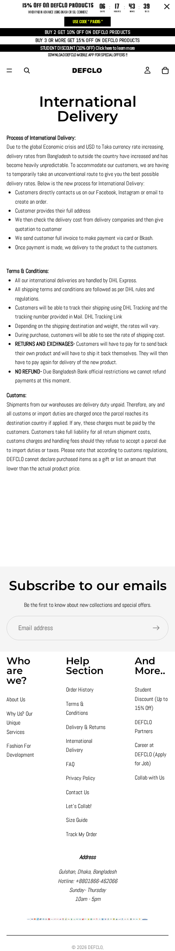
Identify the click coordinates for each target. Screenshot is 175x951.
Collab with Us (149, 777)
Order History (80, 689)
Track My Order (81, 834)
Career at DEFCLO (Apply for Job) (150, 754)
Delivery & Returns (85, 727)
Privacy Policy (80, 778)
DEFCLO (95, 947)
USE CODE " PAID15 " (87, 21)
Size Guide (77, 820)
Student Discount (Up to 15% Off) (151, 699)
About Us (16, 699)
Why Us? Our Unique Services (20, 723)
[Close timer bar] (167, 6)
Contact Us (77, 792)
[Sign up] (156, 628)
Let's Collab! (79, 806)
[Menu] (9, 70)
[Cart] (165, 70)
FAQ (70, 764)
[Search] (27, 70)
